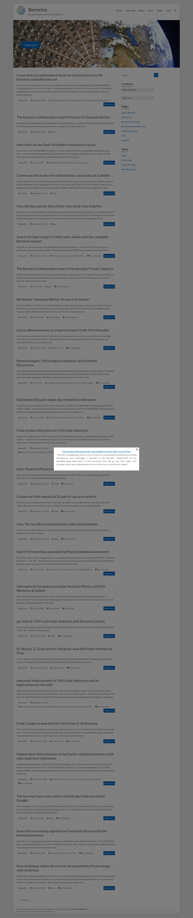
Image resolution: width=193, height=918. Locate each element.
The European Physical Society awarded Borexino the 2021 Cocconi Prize (96, 451)
